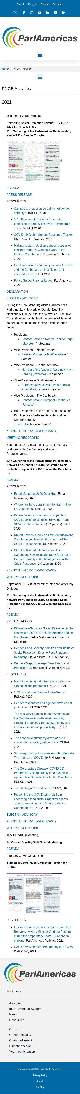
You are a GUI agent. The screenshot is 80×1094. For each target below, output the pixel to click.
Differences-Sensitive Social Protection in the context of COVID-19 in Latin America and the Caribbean (44, 633)
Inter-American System (25, 1008)
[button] (40, 55)
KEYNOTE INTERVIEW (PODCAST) (31, 431)
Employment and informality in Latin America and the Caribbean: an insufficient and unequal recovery (43, 270)
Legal (40, 1081)
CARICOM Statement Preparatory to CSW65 (43, 947)
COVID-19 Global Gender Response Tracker (43, 234)
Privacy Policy (40, 1075)
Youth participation (22, 1051)
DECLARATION (17, 291)
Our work (15, 1029)
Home (5, 69)
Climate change (20, 1045)
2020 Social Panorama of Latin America (40, 692)
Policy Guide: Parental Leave (33, 280)
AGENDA (13, 188)
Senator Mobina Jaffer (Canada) (42, 354)
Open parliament (20, 1040)
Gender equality (20, 1034)
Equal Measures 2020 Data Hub (35, 493)
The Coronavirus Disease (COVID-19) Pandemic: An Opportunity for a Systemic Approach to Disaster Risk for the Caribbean (43, 773)
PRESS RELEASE (19, 194)
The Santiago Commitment (31, 788)
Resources (16, 1019)
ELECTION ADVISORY (22, 298)
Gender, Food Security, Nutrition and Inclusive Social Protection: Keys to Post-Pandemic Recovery (44, 653)
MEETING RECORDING (23, 437)
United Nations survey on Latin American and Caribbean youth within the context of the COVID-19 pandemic (43, 539)
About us (15, 1003)
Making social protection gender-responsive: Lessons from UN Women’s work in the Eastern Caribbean (43, 250)
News (13, 1014)
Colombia (27, 424)
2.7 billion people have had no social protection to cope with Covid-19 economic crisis (42, 224)
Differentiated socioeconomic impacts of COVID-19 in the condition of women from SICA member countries (41, 520)
